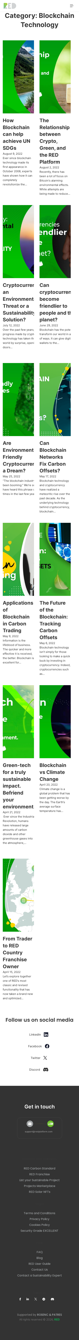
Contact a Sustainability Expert (39, 1275)
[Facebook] (22, 1299)
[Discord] (55, 1299)
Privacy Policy (39, 1219)
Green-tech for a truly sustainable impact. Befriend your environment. (19, 786)
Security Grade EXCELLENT (39, 1230)
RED (57, 1319)
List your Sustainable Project (39, 1180)
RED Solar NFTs (39, 1191)
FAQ (40, 1252)
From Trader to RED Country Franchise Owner (17, 952)
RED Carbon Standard (39, 1168)
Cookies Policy (39, 1224)
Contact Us (39, 1269)
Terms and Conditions (39, 1213)
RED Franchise (39, 1174)
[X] (38, 1299)
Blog (39, 1258)
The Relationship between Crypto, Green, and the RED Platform (55, 141)
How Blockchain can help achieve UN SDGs (16, 134)
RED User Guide (39, 1263)
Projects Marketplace (39, 1186)
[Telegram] (46, 1299)
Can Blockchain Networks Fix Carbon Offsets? (53, 457)
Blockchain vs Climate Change (53, 772)
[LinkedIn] (30, 1299)
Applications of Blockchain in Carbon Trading (18, 616)
